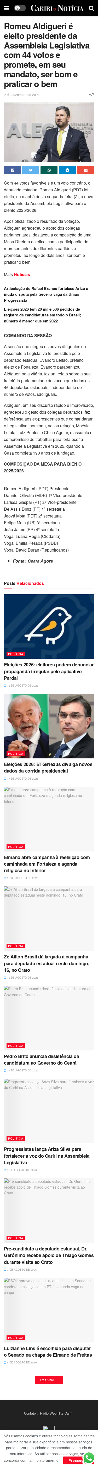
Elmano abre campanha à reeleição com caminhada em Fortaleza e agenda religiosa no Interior (47, 864)
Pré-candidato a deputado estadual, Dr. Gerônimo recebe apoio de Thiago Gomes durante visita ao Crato (49, 1255)
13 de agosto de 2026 (22, 977)
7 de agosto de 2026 (21, 1170)
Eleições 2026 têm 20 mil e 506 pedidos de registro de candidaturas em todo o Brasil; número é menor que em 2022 (42, 315)
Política (15, 654)
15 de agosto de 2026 (22, 878)
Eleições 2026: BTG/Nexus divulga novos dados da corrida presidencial (48, 767)
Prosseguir (78, 1460)
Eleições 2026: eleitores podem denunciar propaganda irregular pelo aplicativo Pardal (49, 671)
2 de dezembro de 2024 (21, 94)
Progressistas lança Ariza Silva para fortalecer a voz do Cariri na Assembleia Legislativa (47, 1156)
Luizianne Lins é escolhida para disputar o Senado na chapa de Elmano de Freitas (48, 1351)
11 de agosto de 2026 (22, 1070)
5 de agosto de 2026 (21, 1362)
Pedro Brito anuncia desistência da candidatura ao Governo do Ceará (41, 1059)
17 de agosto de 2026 (22, 778)
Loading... (49, 1380)
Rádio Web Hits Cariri (56, 1413)
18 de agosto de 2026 (22, 685)
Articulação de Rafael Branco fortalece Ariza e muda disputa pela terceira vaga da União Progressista (46, 294)
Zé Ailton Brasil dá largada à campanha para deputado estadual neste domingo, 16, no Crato (46, 963)
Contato (30, 1413)
